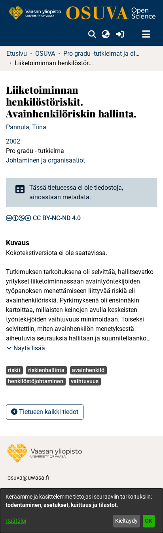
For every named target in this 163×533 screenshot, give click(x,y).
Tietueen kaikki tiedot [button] (47, 412)
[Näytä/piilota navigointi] (146, 34)
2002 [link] (13, 141)
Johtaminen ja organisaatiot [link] (45, 160)
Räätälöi (16, 521)
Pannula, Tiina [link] (26, 127)
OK (148, 521)
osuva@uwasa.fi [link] (28, 477)
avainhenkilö (88, 370)
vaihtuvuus (85, 381)
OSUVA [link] (45, 53)
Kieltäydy (126, 521)
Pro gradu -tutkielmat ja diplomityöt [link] (102, 53)
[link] (81, 13)
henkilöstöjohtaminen (35, 381)
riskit (14, 370)
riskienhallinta (46, 370)
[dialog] (81, 511)
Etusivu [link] (16, 53)
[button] (92, 34)
